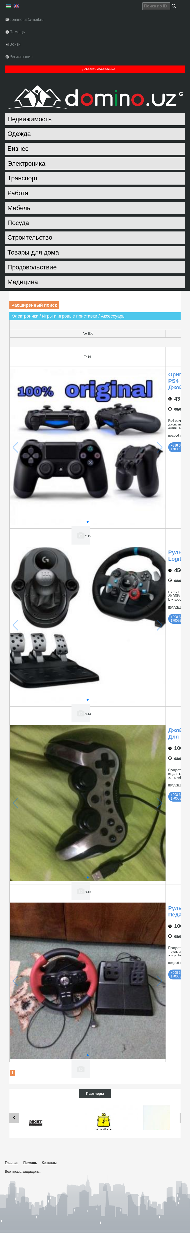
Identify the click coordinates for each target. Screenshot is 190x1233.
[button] (88, 522)
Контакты (49, 1163)
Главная (11, 1163)
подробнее (176, 435)
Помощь (30, 1163)
